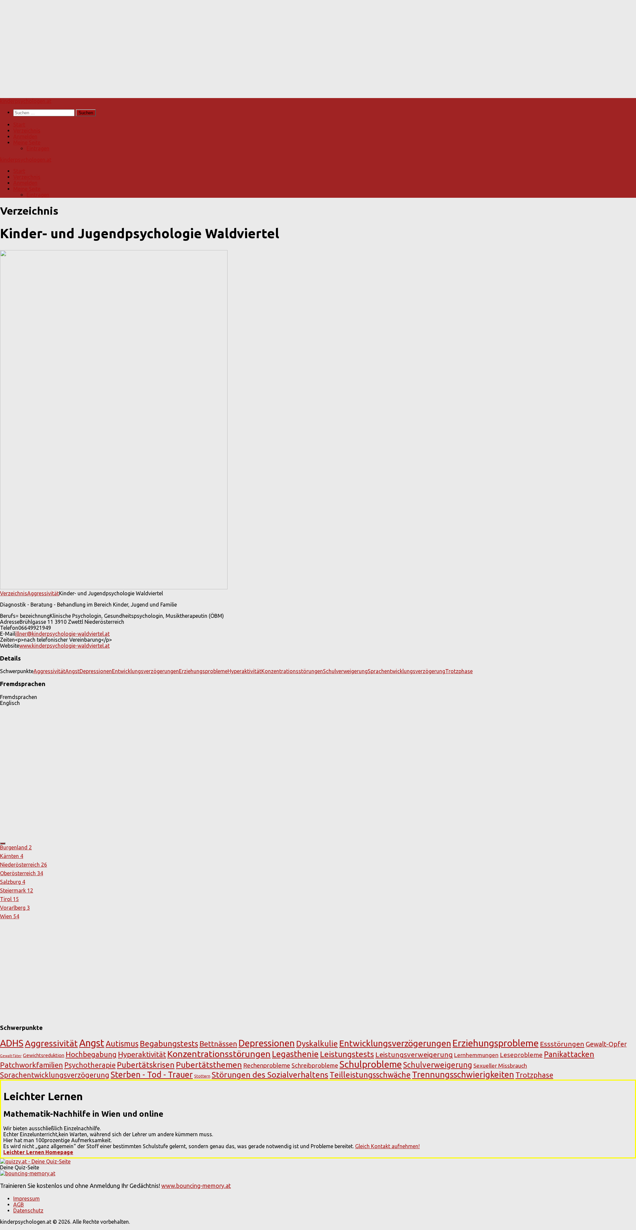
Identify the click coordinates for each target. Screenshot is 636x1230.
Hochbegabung (91, 1054)
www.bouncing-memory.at (196, 1186)
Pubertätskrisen (146, 1064)
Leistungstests (347, 1054)
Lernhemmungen (476, 1055)
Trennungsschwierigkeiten (463, 1074)
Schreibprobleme (315, 1065)
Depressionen (96, 671)
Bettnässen (218, 1044)
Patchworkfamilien (31, 1065)
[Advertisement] (199, 46)
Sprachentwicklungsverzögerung (406, 671)
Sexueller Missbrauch (500, 1065)
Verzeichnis (26, 131)
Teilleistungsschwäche (370, 1074)
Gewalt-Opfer (606, 1044)
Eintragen (37, 148)
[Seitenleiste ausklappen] (2, 843)
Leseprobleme (521, 1054)
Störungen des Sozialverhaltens (270, 1074)
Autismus (122, 1043)
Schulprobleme (371, 1064)
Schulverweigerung (345, 671)
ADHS (12, 1043)
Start (19, 125)
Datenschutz (28, 1210)
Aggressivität (43, 593)
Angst (72, 671)
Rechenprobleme (266, 1065)
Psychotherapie (90, 1065)
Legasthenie (295, 1054)
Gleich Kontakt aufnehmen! (387, 1146)
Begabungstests (169, 1043)
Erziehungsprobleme (203, 671)
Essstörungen (562, 1044)
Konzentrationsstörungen (292, 671)
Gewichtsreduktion (43, 1055)
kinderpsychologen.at (25, 101)
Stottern (202, 1076)
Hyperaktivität (244, 671)
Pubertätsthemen (209, 1064)
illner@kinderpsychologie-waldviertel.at (62, 634)
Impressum (26, 1199)
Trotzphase (459, 671)
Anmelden (25, 136)
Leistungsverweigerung (414, 1054)
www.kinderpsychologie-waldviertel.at (64, 646)
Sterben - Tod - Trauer (152, 1074)
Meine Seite (26, 142)
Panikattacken (569, 1054)
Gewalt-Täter (11, 1056)
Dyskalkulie (317, 1043)
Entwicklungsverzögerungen (145, 671)
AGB (18, 1204)
